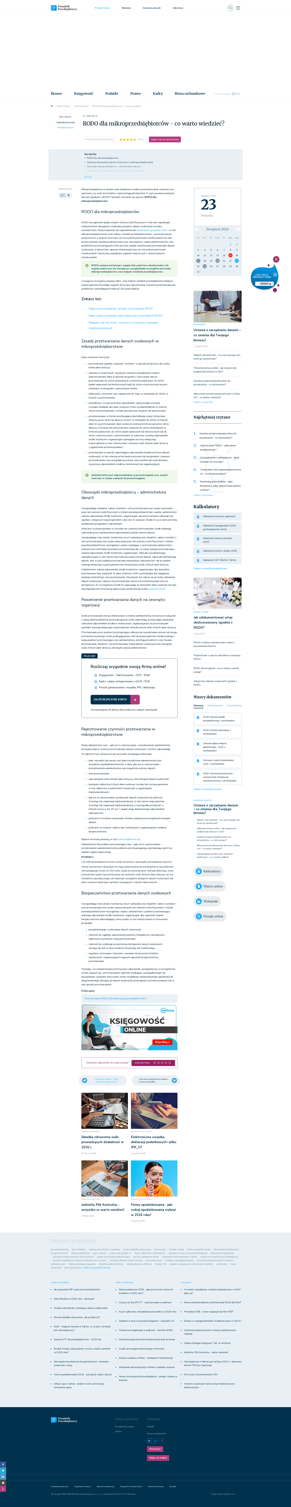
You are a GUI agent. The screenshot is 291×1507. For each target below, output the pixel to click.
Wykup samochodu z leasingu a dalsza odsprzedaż (81, 1308)
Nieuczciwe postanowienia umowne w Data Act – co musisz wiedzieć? (218, 847)
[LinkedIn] (3, 1477)
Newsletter (155, 1449)
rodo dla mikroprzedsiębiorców (99, 139)
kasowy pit (160, 1249)
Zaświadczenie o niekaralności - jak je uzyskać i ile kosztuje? (219, 460)
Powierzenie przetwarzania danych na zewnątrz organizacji (115, 170)
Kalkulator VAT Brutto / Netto (219, 560)
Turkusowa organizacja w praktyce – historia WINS (146, 1330)
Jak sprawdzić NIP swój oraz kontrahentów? (77, 1289)
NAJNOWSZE (200, 324)
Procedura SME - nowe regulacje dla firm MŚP (208, 1311)
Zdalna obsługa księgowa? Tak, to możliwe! (207, 1343)
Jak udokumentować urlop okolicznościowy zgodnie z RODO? (213, 622)
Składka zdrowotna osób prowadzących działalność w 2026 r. (102, 1142)
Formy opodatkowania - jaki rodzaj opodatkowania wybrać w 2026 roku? (153, 1210)
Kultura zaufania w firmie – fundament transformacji (146, 1358)
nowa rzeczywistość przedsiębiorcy (219, 1256)
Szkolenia (178, 8)
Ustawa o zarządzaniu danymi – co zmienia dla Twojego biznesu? (217, 335)
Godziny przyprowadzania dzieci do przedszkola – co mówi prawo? (218, 435)
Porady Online (102, 8)
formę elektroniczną (129, 839)
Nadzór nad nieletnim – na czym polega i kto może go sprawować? (218, 822)
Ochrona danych (203, 800)
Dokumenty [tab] (215, 705)
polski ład (222, 1264)
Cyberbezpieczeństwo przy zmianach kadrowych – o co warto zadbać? (215, 856)
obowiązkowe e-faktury (139, 1264)
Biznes (56, 94)
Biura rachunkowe (190, 94)
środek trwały (176, 1249)
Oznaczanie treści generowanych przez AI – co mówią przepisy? (220, 472)
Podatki (111, 94)
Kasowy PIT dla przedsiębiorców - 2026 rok (77, 1339)
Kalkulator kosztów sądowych (219, 516)
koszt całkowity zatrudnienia (150, 1253)
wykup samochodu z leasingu (104, 1249)
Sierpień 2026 (217, 229)
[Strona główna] (52, 106)
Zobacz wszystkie (203, 402)
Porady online (213, 916)
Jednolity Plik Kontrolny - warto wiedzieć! (206, 1352)
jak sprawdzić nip (60, 1249)
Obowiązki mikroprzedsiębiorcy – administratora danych (113, 166)
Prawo (135, 94)
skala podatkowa (80, 1253)
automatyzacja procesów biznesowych (73, 1256)
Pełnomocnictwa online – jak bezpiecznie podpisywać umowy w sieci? (216, 830)
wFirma (118, 1431)
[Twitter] (3, 1471)
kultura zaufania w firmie (146, 1256)
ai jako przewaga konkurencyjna (113, 1256)
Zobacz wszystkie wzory (207, 789)
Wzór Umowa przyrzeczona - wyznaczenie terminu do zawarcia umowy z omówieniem (219, 777)
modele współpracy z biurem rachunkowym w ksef (79, 1260)
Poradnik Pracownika (124, 1426)
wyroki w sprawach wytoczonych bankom (191, 1264)
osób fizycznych (157, 589)
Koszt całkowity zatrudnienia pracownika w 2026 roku (147, 1311)
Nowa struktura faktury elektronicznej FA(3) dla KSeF (212, 1302)
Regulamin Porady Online (131, 1486)
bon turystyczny (73, 1267)
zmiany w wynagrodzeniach (179, 1260)
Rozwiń (88, 177)
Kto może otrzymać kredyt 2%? (201, 1374)
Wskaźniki (210, 901)
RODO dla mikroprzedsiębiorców (102, 158)
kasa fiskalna (79, 1249)
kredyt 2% (160, 1264)
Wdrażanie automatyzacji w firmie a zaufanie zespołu (147, 1367)
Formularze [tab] (234, 705)
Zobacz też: (91, 299)
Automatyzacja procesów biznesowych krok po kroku (147, 1339)
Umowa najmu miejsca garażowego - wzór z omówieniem (214, 747)
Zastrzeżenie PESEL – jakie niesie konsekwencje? (218, 447)
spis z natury (99, 1253)
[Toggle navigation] (238, 7)
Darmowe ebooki (152, 8)
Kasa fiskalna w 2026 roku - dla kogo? (74, 1298)
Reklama (126, 8)
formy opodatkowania (198, 1249)
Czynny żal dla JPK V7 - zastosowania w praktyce (145, 1302)
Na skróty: (91, 154)
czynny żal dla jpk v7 (120, 1253)
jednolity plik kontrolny (111, 1264)
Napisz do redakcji (158, 1457)
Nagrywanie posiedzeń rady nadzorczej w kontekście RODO (125, 315)
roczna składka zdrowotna (137, 1249)
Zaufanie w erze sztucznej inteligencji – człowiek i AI (146, 1321)
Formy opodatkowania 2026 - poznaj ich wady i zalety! (83, 1374)
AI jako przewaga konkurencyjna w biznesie (141, 1348)
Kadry (158, 94)
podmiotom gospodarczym (152, 230)
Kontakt (150, 1426)
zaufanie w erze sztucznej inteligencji (187, 1253)
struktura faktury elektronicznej (126, 1260)
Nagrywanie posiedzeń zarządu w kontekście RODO (121, 308)
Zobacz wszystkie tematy (97, 1267)
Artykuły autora (65, 127)
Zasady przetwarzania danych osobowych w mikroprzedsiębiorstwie (120, 162)
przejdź (264, 283)
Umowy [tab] (198, 705)
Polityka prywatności (60, 1486)
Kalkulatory (212, 871)
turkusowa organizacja (222, 1253)
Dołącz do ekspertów (156, 1433)
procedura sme (154, 1260)
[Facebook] (3, 1464)
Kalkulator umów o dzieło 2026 (220, 551)
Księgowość (83, 94)
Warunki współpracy (105, 1486)
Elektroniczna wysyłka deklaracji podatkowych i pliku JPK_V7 (153, 1142)
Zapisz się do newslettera (165, 139)
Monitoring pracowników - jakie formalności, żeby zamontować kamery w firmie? (220, 486)
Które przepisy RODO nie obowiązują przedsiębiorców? (115, 998)
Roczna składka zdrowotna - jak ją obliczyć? (77, 1317)
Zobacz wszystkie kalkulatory (210, 568)
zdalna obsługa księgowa (82, 1264)
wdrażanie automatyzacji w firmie (179, 1256)
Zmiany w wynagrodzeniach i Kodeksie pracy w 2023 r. (213, 1321)
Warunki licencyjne (156, 1486)
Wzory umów (213, 886)
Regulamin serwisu (83, 1486)
